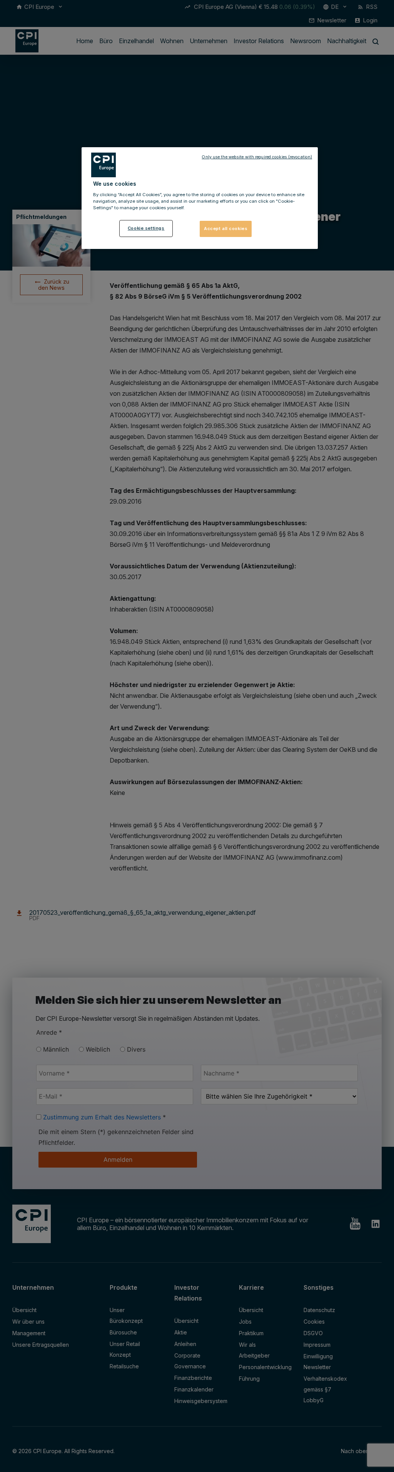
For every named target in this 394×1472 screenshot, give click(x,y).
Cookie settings (146, 228)
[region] (200, 198)
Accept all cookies (225, 228)
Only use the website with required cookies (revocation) (257, 157)
